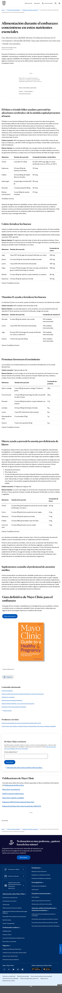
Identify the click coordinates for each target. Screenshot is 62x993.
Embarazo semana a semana (30, 10)
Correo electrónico (11, 752)
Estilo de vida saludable (13, 10)
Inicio (3, 10)
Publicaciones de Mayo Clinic (14, 785)
